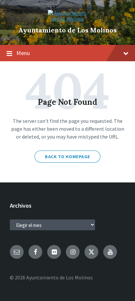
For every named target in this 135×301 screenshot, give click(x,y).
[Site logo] (67, 18)
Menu (23, 53)
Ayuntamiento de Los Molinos (67, 30)
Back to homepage (67, 157)
